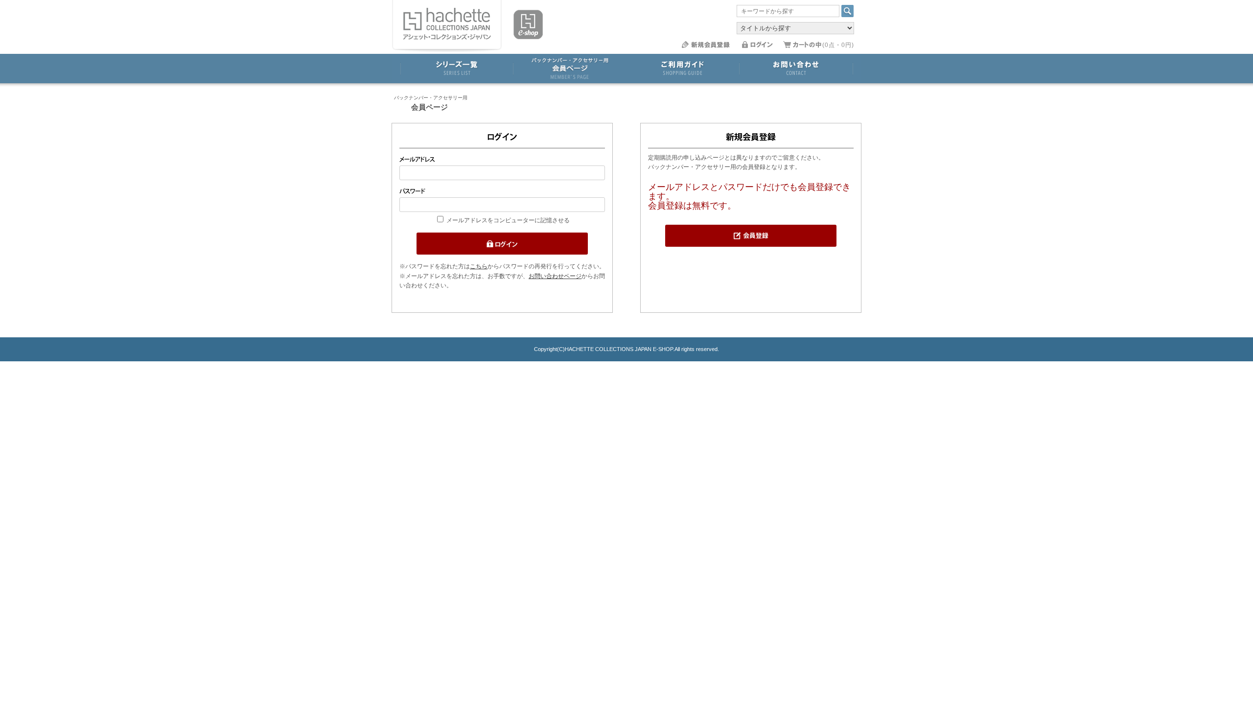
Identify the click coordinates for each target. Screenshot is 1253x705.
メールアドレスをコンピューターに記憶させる (508, 220)
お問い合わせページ (555, 276)
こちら (478, 266)
